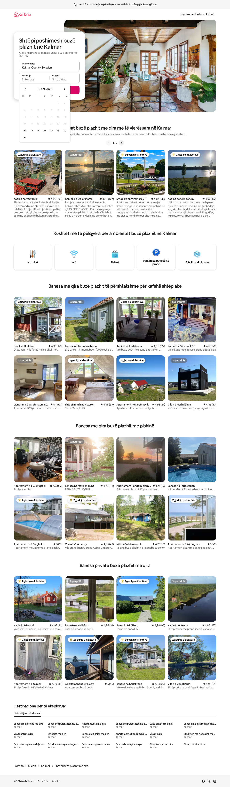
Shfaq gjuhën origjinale (143, 4)
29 (58, 130)
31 (25, 137)
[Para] (121, 143)
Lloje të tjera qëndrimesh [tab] (27, 713)
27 (44, 130)
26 (38, 130)
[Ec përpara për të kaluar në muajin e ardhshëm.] (64, 89)
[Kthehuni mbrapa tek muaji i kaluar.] (25, 89)
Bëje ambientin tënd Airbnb (197, 14)
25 (31, 130)
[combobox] (49, 67)
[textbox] (34, 79)
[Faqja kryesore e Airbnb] (22, 14)
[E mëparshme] (109, 143)
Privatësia (43, 781)
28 (51, 130)
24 (24, 130)
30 (64, 130)
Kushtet (56, 781)
